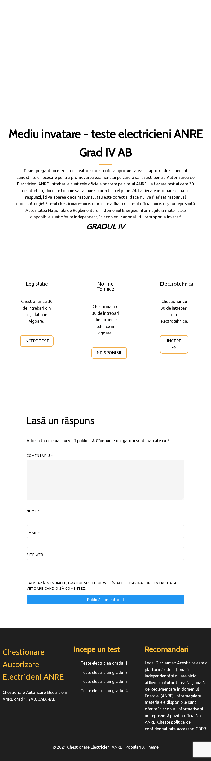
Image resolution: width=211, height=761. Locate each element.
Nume (33, 511)
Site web (35, 554)
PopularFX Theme (142, 747)
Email (33, 532)
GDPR (201, 728)
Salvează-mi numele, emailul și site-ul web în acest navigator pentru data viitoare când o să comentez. (102, 585)
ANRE (141, 183)
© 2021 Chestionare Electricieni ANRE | (89, 747)
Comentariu (40, 455)
